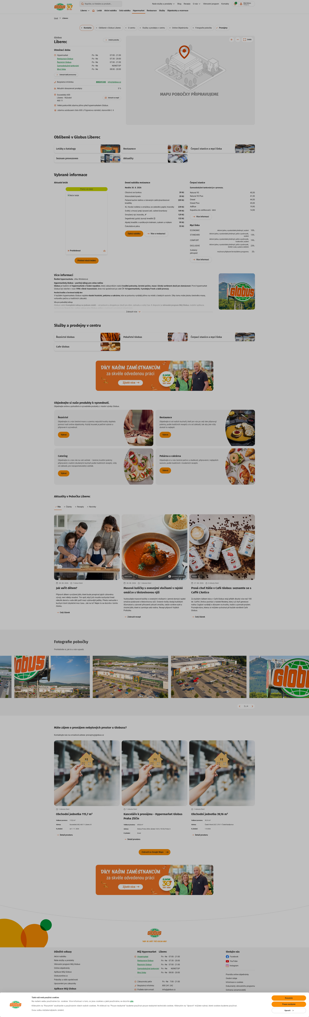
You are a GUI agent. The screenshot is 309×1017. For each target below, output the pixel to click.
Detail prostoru (66, 835)
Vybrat (64, 435)
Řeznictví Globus (64, 62)
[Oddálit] (238, 39)
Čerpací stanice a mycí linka (206, 148)
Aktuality (128, 158)
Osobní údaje (231, 978)
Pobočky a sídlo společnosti (66, 979)
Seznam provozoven (67, 158)
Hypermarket (138, 10)
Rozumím (289, 998)
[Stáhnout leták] (104, 251)
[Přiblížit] (231, 39)
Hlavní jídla (128, 576)
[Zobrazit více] (64, 576)
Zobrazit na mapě (113, 98)
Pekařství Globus (132, 337)
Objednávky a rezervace (177, 10)
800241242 (101, 82)
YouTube (233, 961)
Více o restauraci (158, 233)
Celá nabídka (124, 10)
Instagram (234, 965)
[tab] (87, 28)
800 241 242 (167, 985)
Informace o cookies (234, 982)
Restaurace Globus (65, 59)
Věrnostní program (211, 4)
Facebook (234, 956)
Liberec (84, 10)
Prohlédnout (75, 250)
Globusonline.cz (61, 976)
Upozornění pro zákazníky (65, 983)
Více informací (202, 216)
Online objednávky (62, 968)
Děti (58, 576)
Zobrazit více (131, 312)
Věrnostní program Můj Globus (67, 964)
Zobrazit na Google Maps (152, 852)
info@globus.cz (114, 82)
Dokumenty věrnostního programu (240, 986)
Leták (99, 10)
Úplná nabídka (134, 233)
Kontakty (225, 4)
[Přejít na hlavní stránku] (60, 7)
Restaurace (152, 10)
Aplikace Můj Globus (63, 972)
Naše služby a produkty (162, 4)
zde (131, 1001)
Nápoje (194, 576)
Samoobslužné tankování (68, 66)
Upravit (287, 1010)
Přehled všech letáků (86, 260)
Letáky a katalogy (66, 148)
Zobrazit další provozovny (68, 75)
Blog (179, 4)
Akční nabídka (110, 10)
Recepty (187, 4)
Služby (162, 10)
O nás (195, 4)
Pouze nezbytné (288, 1004)
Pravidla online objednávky (237, 974)
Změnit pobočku (114, 40)
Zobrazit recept (134, 617)
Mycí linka (61, 69)
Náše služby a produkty (64, 960)
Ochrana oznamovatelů (236, 990)
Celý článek (65, 612)
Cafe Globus (62, 346)
